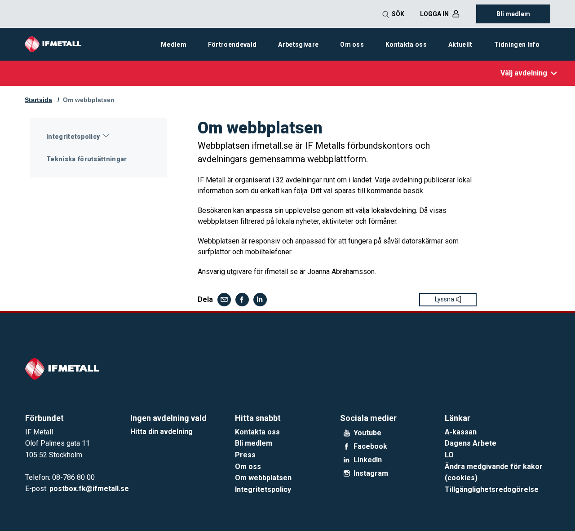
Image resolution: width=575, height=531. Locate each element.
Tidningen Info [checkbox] (517, 44)
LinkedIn (368, 460)
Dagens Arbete (470, 443)
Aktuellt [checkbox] (460, 44)
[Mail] (224, 299)
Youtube (367, 433)
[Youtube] (347, 433)
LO (449, 455)
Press (245, 455)
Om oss (248, 466)
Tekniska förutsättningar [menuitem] (86, 159)
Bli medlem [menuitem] (513, 14)
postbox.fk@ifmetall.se (89, 488)
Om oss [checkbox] (352, 44)
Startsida (38, 99)
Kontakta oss (257, 432)
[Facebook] (242, 299)
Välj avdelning (523, 73)
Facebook (370, 446)
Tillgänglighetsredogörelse (492, 489)
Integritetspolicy (263, 489)
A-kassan (461, 432)
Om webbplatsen (89, 99)
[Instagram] (347, 473)
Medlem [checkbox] (173, 44)
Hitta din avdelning (161, 431)
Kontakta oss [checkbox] (406, 44)
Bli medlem (253, 443)
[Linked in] (260, 299)
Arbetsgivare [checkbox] (298, 44)
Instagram (371, 473)
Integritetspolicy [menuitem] (73, 136)
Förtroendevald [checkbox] (232, 44)
